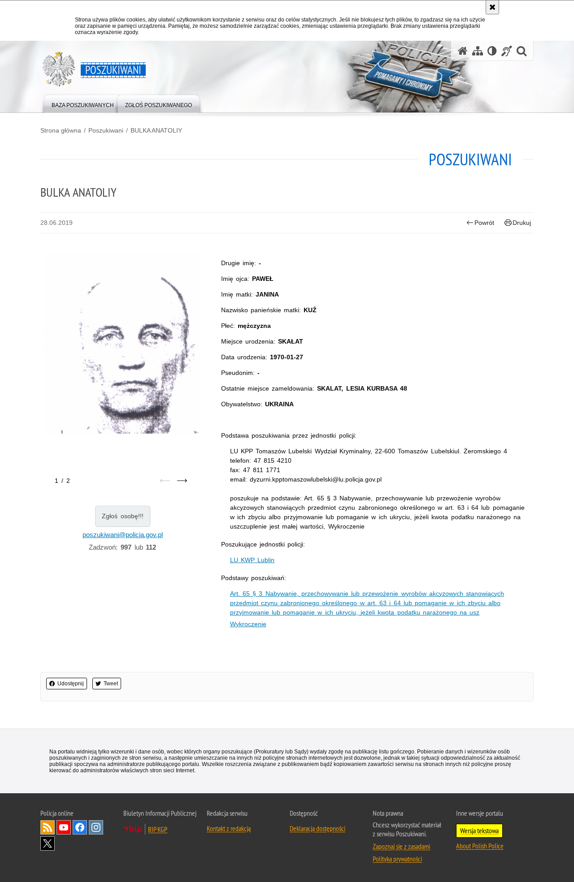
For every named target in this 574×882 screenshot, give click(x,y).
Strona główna (60, 130)
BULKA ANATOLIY (156, 130)
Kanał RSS (47, 827)
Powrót (484, 222)
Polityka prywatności (397, 858)
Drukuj (522, 222)
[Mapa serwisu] (477, 50)
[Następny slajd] (182, 480)
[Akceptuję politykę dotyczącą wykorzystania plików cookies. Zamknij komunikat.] (492, 7)
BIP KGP (157, 829)
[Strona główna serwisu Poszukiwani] (463, 50)
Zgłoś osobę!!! (123, 516)
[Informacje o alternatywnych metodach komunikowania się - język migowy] (506, 50)
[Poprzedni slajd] (165, 480)
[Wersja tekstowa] (492, 50)
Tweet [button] (111, 683)
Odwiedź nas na (64, 827)
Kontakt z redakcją (229, 828)
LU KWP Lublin (252, 560)
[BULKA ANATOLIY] (122, 343)
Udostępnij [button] (70, 683)
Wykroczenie (248, 624)
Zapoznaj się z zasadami (401, 846)
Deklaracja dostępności (317, 828)
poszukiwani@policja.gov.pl (123, 534)
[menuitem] (82, 103)
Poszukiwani (105, 130)
